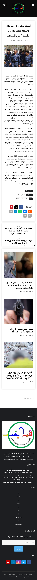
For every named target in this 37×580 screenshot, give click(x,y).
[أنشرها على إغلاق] (16, 207)
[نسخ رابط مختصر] (25, 216)
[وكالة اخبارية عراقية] (18, 8)
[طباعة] (30, 216)
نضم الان (18, 549)
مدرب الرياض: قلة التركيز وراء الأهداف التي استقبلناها (17, 475)
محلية (17, 199)
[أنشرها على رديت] (30, 211)
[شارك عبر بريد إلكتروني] (11, 211)
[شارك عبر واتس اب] (20, 211)
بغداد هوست (11, 576)
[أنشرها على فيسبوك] (21, 207)
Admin (21, 191)
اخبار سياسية (24, 199)
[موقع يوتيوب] (8, 562)
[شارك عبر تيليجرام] (15, 211)
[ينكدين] (13, 562)
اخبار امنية (28, 291)
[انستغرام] (18, 562)
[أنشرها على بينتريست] (11, 207)
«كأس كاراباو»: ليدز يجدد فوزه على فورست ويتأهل (17, 472)
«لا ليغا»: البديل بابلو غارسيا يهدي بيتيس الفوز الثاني (17, 482)
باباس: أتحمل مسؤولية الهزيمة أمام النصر (17, 470)
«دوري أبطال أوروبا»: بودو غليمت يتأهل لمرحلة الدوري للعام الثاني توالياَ (17, 478)
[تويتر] (23, 562)
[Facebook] (29, 562)
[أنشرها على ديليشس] (25, 211)
